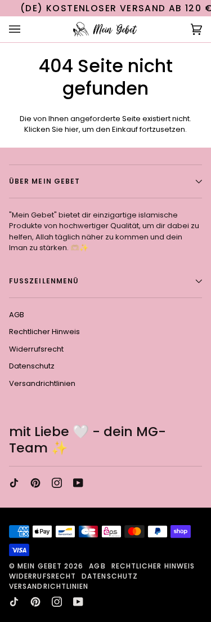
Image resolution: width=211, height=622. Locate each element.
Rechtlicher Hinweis (44, 331)
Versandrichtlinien (42, 383)
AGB (16, 314)
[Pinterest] (35, 483)
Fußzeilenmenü (44, 281)
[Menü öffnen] (26, 29)
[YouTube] (78, 483)
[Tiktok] (14, 483)
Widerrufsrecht (36, 349)
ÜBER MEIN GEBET (44, 181)
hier (72, 129)
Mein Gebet (39, 566)
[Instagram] (57, 483)
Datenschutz (32, 366)
